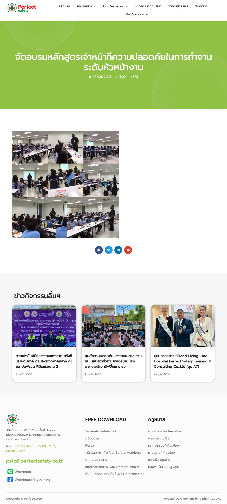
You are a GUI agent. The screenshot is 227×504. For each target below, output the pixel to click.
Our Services (113, 6)
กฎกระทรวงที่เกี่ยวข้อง (163, 445)
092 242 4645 (23, 446)
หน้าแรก (64, 6)
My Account (134, 14)
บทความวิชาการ (96, 459)
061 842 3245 (16, 451)
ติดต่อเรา (201, 6)
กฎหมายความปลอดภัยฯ (164, 431)
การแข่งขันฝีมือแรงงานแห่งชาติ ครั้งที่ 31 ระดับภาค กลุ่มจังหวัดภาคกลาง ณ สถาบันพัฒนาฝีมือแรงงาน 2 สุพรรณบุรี (44, 363)
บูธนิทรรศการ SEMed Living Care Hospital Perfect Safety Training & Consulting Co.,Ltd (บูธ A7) (182, 361)
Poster (90, 445)
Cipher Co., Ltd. (210, 499)
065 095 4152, (45, 446)
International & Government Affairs (112, 466)
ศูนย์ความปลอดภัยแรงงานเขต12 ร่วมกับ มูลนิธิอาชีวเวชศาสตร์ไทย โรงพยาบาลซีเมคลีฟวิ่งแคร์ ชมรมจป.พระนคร (113, 363)
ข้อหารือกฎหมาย (159, 459)
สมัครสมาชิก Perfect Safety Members (113, 452)
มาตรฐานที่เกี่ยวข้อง (161, 452)
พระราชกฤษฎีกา (159, 438)
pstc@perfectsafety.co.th (34, 460)
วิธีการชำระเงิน (178, 6)
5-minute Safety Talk (101, 431)
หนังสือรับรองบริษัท (147, 6)
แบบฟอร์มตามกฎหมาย (163, 466)
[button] (99, 250)
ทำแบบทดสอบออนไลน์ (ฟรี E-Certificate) (114, 474)
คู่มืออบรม (92, 438)
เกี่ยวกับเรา (84, 6)
